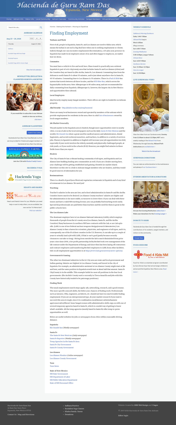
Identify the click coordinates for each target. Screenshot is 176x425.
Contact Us (12, 415)
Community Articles (76, 19)
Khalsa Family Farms (74, 411)
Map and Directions (26, 415)
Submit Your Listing (34, 132)
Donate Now (139, 238)
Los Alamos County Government (63, 358)
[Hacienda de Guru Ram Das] (88, 8)
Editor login (123, 416)
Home (9, 19)
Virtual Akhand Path (110, 19)
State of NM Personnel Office (61, 383)
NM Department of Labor (60, 377)
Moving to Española (80, 27)
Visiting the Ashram (63, 27)
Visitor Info (29, 19)
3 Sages (155, 405)
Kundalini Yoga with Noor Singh (16, 53)
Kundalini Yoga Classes (74, 409)
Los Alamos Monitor (58, 355)
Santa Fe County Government (62, 348)
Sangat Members (93, 19)
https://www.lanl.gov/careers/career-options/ (103, 251)
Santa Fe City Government (60, 345)
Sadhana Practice (72, 406)
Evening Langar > (160, 214)
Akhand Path (137, 39)
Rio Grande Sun (62, 134)
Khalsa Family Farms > (34, 161)
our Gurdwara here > (150, 167)
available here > (150, 146)
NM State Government (59, 374)
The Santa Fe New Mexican (61, 335)
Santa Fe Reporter (57, 338)
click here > (38, 119)
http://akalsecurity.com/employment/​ (77, 108)
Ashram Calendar (59, 19)
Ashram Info (18, 19)
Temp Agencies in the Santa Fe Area (64, 341)
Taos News (54, 366)
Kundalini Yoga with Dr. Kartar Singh (18, 63)
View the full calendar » (34, 70)
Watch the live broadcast (151, 151)
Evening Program (13, 58)
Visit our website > (35, 210)
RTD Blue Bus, (99, 81)
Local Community (43, 19)
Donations (69, 414)
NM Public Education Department (63, 380)
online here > (161, 211)
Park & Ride (114, 78)
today (31, 38)
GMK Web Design (141, 405)
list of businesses (106, 115)
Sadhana (10, 48)
